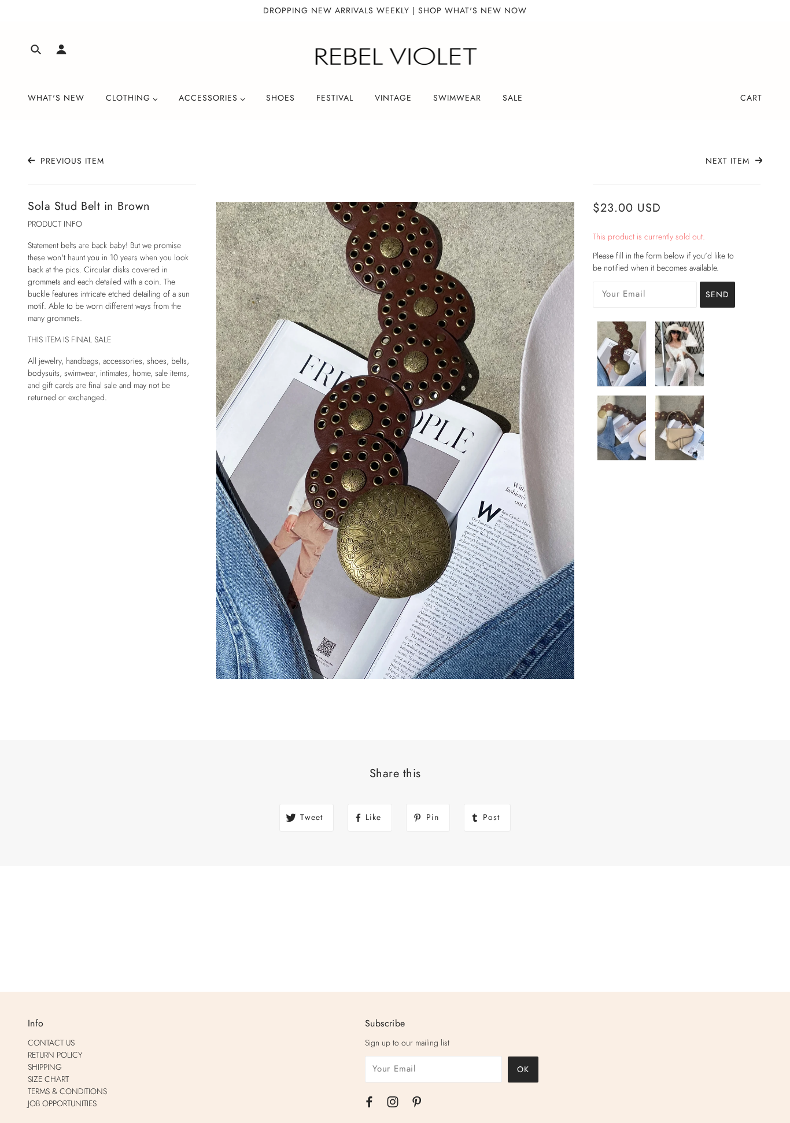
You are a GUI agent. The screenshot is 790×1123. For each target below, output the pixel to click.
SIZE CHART (48, 1079)
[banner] (395, 56)
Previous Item (71, 161)
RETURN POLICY (55, 1055)
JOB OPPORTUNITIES (62, 1103)
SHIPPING (45, 1067)
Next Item (729, 161)
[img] (36, 51)
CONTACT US (51, 1042)
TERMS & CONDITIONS (67, 1091)
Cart (751, 98)
